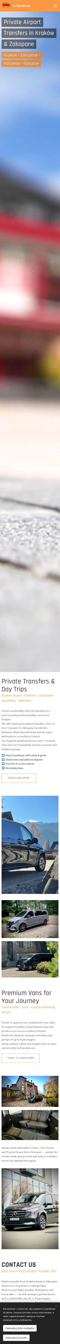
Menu (55, 6)
